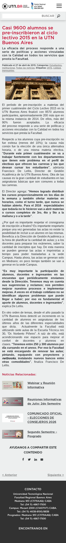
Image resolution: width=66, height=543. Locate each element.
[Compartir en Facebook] (23, 459)
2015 (49, 68)
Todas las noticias (25, 68)
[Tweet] (29, 459)
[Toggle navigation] (59, 5)
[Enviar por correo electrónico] (42, 459)
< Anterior (9, 475)
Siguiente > (56, 475)
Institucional (8, 68)
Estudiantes (55, 65)
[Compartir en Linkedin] (36, 459)
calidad (57, 68)
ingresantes (8, 71)
